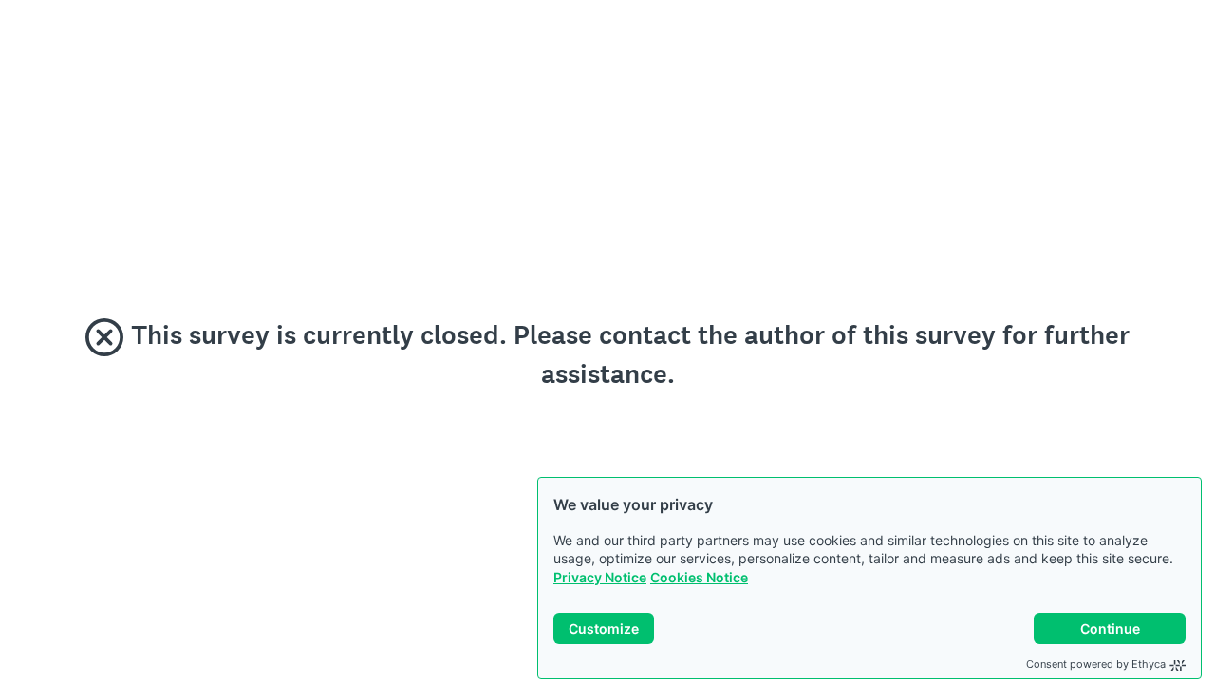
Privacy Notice (599, 577)
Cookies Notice (699, 577)
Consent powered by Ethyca (1096, 664)
